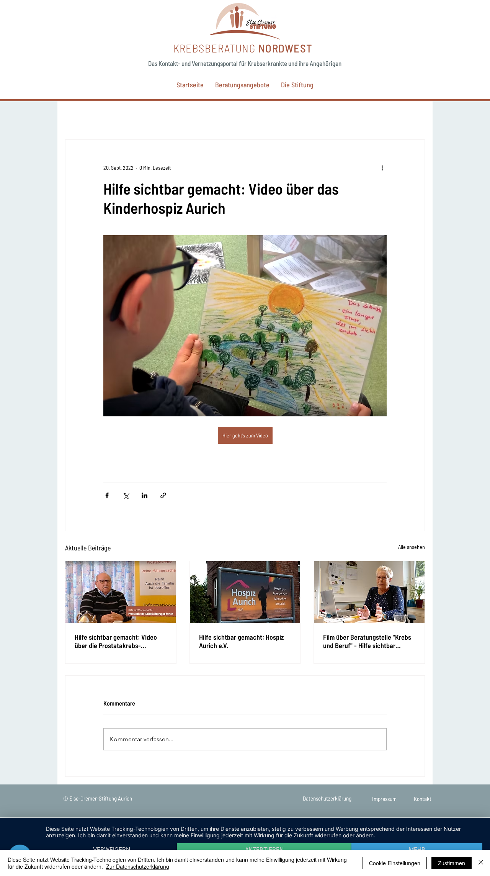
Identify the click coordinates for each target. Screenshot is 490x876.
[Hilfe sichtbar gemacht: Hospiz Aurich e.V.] (245, 592)
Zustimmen (451, 863)
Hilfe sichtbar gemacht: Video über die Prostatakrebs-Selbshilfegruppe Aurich (116, 641)
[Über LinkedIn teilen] (144, 495)
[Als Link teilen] (163, 495)
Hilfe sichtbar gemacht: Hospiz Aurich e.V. (241, 641)
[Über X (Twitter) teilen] (125, 495)
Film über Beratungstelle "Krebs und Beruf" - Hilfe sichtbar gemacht (367, 641)
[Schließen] (480, 863)
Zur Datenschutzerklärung (137, 866)
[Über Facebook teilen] (107, 495)
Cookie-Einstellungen (394, 863)
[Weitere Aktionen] (382, 167)
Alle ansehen (411, 547)
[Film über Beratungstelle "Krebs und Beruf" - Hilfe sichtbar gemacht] (369, 592)
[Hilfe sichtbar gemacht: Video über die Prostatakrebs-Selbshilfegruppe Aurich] (120, 592)
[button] (242, 84)
